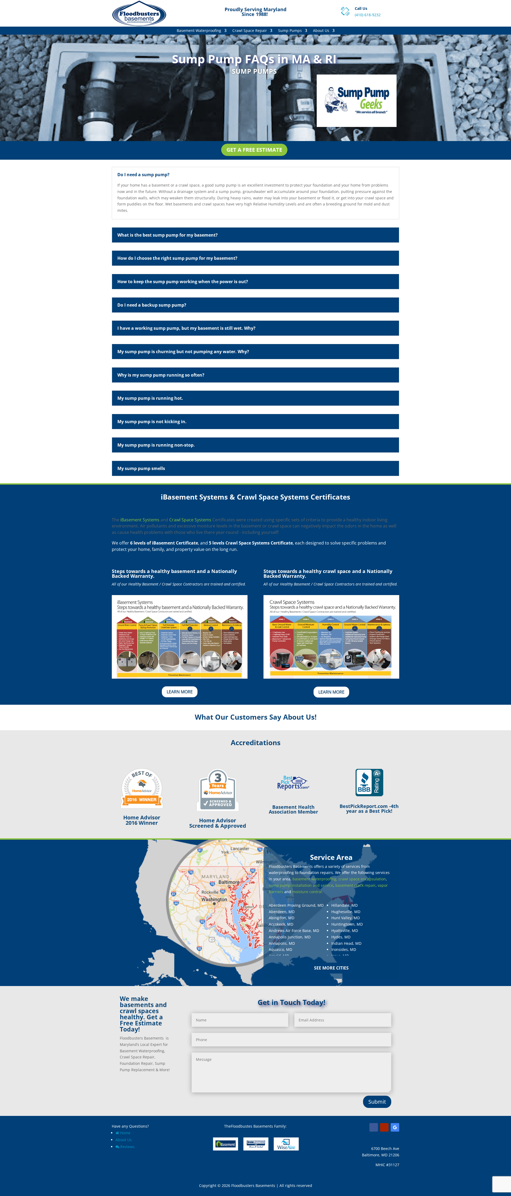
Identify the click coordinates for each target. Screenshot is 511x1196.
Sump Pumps (290, 31)
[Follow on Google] (395, 1127)
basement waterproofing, (314, 878)
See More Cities (331, 968)
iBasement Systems (139, 520)
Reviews (127, 1146)
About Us (321, 31)
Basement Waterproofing (199, 31)
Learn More (180, 692)
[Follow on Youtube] (384, 1127)
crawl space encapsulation (362, 878)
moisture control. (307, 891)
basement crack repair (355, 885)
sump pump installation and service (301, 885)
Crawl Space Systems (190, 520)
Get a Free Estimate (254, 149)
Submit (377, 1101)
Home (125, 1132)
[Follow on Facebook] (373, 1127)
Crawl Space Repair (249, 31)
